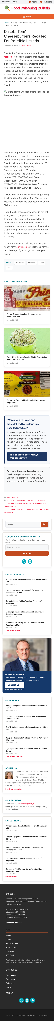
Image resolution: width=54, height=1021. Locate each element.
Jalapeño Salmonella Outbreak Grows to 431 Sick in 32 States (27, 739)
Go (44, 524)
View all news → (12, 877)
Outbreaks (10, 983)
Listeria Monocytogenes (35, 500)
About (8, 936)
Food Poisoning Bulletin (30, 8)
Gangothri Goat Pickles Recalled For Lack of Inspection (24, 602)
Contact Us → (15, 685)
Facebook (31, 262)
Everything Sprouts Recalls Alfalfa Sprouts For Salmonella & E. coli (24, 591)
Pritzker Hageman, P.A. (27, 803)
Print (9, 268)
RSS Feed (10, 955)
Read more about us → (14, 789)
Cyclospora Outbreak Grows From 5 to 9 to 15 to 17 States (26, 750)
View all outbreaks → (14, 756)
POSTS (34, 2)
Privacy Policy (11, 947)
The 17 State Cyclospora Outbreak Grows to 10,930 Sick (27, 728)
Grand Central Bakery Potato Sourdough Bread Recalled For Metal (25, 624)
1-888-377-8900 (20, 917)
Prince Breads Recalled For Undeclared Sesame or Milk (26, 580)
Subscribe (27, 553)
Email (42, 262)
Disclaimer (10, 951)
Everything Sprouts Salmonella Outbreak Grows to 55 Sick (26, 707)
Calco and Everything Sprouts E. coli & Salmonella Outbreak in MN (26, 717)
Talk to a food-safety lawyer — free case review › (26, 456)
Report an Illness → (14, 923)
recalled (8, 57)
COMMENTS (47, 2)
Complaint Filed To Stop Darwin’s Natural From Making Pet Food (24, 870)
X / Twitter (20, 262)
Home (7, 23)
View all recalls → (12, 630)
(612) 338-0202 (18, 915)
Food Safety (11, 975)
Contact (9, 939)
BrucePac (11, 500)
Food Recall (20, 500)
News (9, 497)
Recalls (15, 497)
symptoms (23, 247)
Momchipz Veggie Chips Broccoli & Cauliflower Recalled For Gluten (25, 613)
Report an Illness (13, 943)
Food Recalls (11, 979)
